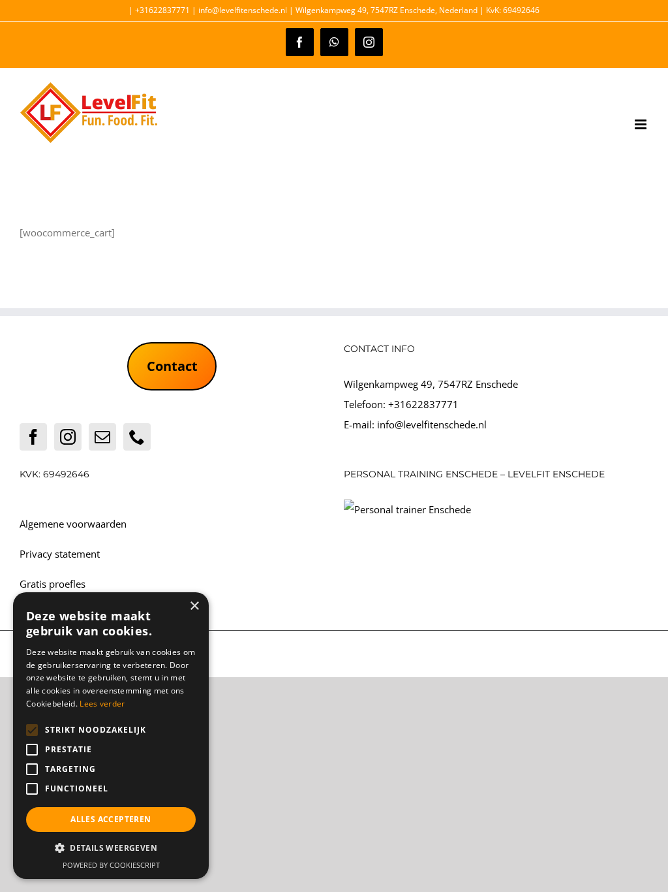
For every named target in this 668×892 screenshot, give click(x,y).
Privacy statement (60, 553)
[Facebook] (33, 437)
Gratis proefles (52, 583)
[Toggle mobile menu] (641, 124)
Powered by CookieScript (111, 865)
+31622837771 (423, 404)
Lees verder (102, 703)
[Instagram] (68, 437)
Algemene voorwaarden (73, 523)
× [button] (194, 606)
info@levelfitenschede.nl (432, 424)
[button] (111, 848)
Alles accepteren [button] (110, 819)
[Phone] (137, 437)
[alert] (111, 735)
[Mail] (102, 437)
